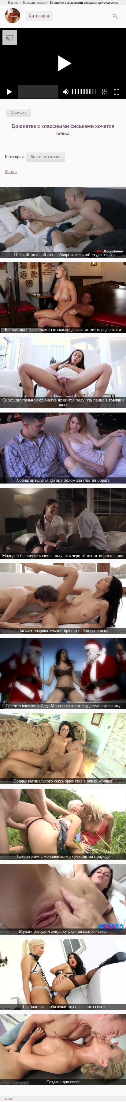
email (9, 1098)
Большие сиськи (46, 157)
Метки (11, 171)
